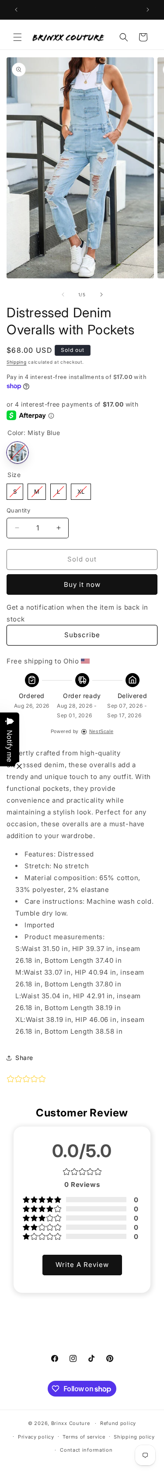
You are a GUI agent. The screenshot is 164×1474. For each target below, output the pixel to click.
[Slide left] (63, 294)
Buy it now (82, 584)
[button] (17, 37)
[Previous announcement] (16, 9)
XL (81, 489)
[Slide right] (101, 294)
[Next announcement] (147, 9)
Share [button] (24, 1057)
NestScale (101, 731)
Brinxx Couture (70, 1423)
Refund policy (118, 1423)
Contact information (86, 1450)
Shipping (17, 362)
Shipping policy (134, 1437)
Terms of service (84, 1437)
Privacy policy (36, 1437)
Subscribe (82, 635)
